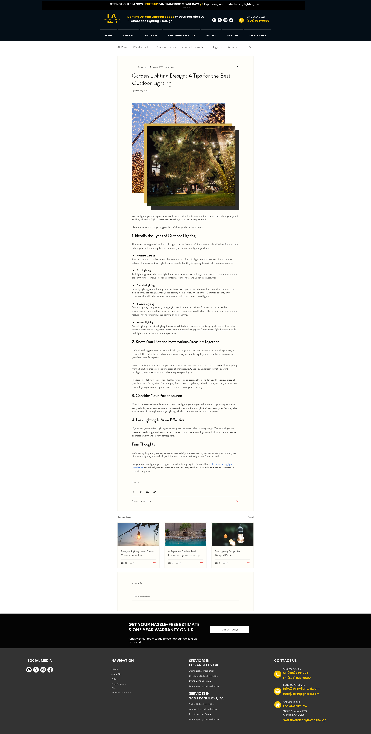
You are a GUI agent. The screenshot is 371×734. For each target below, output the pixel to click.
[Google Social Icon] (214, 20)
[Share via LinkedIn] (147, 491)
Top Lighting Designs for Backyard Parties (227, 553)
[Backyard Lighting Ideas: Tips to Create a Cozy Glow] (138, 534)
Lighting (217, 47)
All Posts (122, 47)
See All (251, 517)
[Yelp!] (220, 20)
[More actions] (237, 67)
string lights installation (194, 47)
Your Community (166, 47)
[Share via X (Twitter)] (140, 491)
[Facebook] (231, 20)
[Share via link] (154, 491)
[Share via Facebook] (133, 491)
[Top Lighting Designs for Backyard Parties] (232, 534)
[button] (128, 34)
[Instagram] (225, 20)
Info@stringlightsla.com (301, 694)
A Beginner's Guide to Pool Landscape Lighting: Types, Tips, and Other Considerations (184, 553)
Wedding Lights (142, 47)
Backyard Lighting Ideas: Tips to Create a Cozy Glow (137, 553)
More (231, 47)
